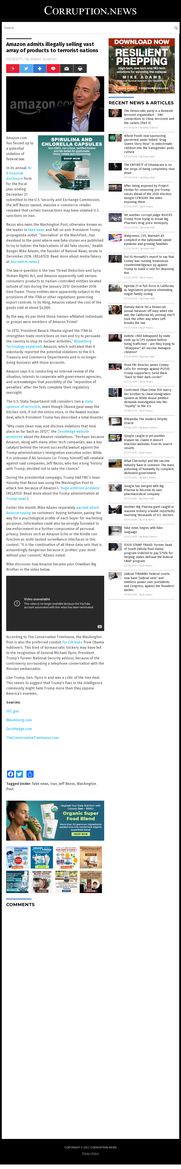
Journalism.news (23, 262)
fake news (36, 230)
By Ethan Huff (147, 156)
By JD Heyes (146, 206)
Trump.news (16, 499)
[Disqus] (55, 966)
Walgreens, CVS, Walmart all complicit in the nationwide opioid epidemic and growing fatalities (147, 240)
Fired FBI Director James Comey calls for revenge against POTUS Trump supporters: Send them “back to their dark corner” (147, 371)
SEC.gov (12, 711)
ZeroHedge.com (19, 729)
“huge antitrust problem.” (80, 488)
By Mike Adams (148, 477)
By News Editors (149, 127)
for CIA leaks (72, 642)
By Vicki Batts (147, 519)
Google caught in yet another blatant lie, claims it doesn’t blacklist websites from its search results (148, 442)
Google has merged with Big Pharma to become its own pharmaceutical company (144, 490)
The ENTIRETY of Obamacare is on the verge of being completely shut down (149, 169)
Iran (53, 784)
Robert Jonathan (44, 59)
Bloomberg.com (19, 720)
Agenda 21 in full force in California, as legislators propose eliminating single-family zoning (149, 290)
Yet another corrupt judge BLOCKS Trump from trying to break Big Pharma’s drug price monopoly (148, 219)
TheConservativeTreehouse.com (32, 738)
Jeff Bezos (67, 784)
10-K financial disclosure (19, 173)
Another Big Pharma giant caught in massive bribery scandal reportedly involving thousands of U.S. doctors (149, 511)
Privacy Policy (90, 1153)
